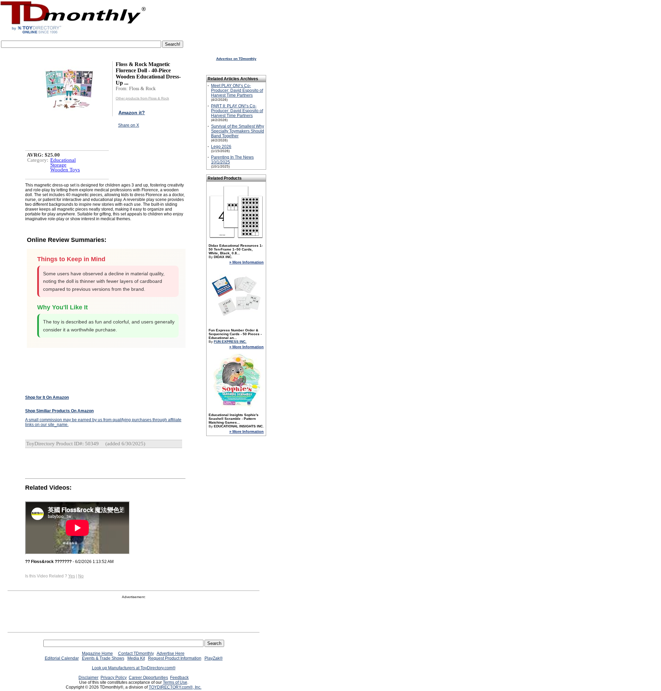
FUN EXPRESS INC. (230, 341)
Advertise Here (171, 653)
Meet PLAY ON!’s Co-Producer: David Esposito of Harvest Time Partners (237, 90)
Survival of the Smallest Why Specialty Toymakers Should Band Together (237, 131)
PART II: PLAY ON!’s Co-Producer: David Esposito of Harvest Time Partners (237, 111)
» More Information (246, 262)
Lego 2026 (221, 146)
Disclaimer (88, 677)
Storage (58, 165)
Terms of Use (175, 682)
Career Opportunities (148, 677)
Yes (71, 576)
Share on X (128, 125)
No (81, 576)
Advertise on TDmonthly (236, 59)
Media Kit (136, 658)
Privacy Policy (114, 677)
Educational (63, 160)
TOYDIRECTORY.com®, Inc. (175, 687)
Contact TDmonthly (136, 653)
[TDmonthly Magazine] (73, 33)
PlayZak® (213, 658)
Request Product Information (174, 658)
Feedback (179, 677)
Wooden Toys (65, 169)
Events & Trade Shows (103, 658)
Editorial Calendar (62, 658)
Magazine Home (97, 653)
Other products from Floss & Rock (142, 98)
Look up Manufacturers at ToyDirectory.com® (134, 668)
